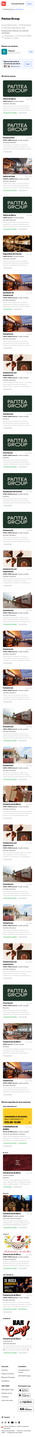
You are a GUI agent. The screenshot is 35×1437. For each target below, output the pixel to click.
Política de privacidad (7, 1430)
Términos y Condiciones (24, 1430)
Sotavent (5, 1193)
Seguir (28, 64)
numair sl (6, 1234)
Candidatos (5, 1381)
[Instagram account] (5, 1422)
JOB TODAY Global (24, 1376)
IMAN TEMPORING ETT (10, 1106)
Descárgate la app (7, 1389)
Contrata (4, 1370)
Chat (31, 51)
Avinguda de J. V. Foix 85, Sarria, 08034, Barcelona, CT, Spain (18, 37)
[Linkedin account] (19, 1422)
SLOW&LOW (6, 1318)
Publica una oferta (7, 1373)
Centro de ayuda (7, 1400)
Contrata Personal (17, 4)
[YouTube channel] (12, 1422)
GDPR (3, 1432)
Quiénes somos (6, 1393)
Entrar (29, 4)
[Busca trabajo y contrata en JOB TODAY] (3, 3)
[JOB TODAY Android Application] (24, 1395)
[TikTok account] (2, 1422)
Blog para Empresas (8, 1377)
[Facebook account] (9, 1422)
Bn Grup (5, 1152)
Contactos (5, 1397)
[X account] (16, 1422)
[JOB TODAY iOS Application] (23, 1390)
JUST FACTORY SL (8, 1275)
